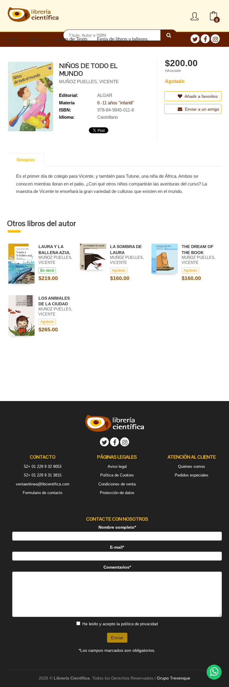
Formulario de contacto (42, 493)
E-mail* (117, 547)
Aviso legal (117, 466)
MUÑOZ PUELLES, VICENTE (89, 81)
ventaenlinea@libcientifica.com (42, 484)
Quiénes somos (191, 466)
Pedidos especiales (191, 475)
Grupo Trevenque (173, 678)
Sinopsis (25, 159)
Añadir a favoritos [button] (201, 96)
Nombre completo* (117, 527)
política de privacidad (139, 624)
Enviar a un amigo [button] (201, 109)
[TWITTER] (195, 38)
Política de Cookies (117, 475)
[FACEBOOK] (205, 38)
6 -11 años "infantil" (115, 102)
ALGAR (104, 95)
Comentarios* (117, 567)
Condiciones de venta (117, 484)
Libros (35, 39)
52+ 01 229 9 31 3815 (42, 475)
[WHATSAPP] (214, 672)
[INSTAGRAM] (215, 38)
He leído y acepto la (120, 623)
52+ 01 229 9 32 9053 (42, 466)
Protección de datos (117, 493)
